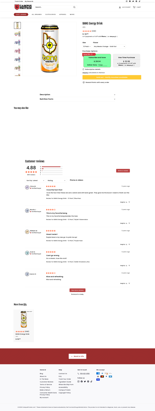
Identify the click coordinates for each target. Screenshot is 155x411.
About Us (43, 376)
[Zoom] (49, 49)
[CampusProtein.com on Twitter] (85, 381)
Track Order (19, 1)
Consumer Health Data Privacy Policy (48, 394)
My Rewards (29, 1)
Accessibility (63, 387)
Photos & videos (76, 180)
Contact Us (63, 374)
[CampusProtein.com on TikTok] (91, 381)
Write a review (123, 171)
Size (84, 42)
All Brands (37, 14)
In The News (44, 379)
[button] (51, 167)
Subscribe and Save (97, 57)
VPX (84, 27)
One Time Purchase (126, 57)
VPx (25, 304)
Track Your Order (65, 379)
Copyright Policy (65, 393)
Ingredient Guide (65, 382)
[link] (89, 31)
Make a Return (45, 390)
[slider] (49, 49)
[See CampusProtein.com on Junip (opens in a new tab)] (82, 294)
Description (45, 94)
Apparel (62, 14)
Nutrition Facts (46, 99)
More (72, 14)
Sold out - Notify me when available (111, 77)
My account (44, 397)
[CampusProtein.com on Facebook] (82, 381)
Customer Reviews (46, 382)
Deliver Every (92, 65)
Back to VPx (79, 356)
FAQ (60, 376)
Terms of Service (46, 384)
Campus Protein (65, 390)
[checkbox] (77, 180)
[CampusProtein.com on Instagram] (78, 381)
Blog (41, 374)
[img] (35, 188)
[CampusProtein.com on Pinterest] (88, 381)
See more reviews (77, 290)
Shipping (85, 73)
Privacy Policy (45, 387)
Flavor (95, 42)
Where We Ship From (66, 384)
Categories (50, 14)
